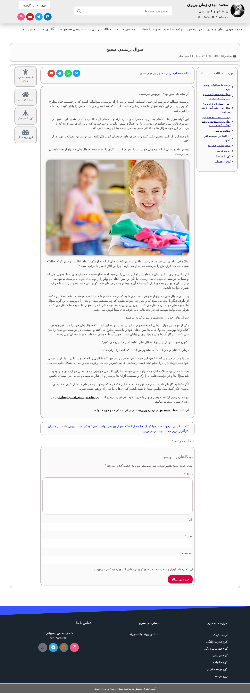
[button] (202, 73)
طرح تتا (62, 426)
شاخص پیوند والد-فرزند (144, 634)
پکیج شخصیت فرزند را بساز (161, 29)
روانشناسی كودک (95, 426)
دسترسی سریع (75, 29)
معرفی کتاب (126, 29)
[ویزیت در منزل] (25, 95)
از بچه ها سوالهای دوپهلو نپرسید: (217, 87)
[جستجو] (78, 10)
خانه (186, 73)
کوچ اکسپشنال (222, 156)
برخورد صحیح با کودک (158, 426)
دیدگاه (188, 474)
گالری (50, 29)
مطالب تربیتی (102, 29)
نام (190, 519)
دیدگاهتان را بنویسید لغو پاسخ (217, 138)
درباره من (194, 29)
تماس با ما (29, 29)
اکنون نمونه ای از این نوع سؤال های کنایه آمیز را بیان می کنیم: (215, 107)
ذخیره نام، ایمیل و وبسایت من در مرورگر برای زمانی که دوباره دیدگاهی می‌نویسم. (140, 569)
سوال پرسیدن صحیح (124, 49)
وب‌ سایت (187, 552)
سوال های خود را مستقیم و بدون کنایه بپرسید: (216, 96)
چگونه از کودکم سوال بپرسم (125, 426)
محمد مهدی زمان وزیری (225, 29)
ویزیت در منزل (222, 150)
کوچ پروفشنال (222, 161)
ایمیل (189, 536)
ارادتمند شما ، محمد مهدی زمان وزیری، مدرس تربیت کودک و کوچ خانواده (216, 121)
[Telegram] (53, 647)
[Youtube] (30, 17)
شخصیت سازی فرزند (219, 145)
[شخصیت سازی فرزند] (25, 72)
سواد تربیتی (76, 426)
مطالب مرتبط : (222, 130)
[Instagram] (21, 17)
